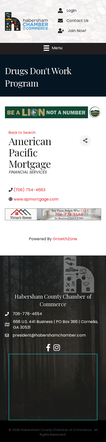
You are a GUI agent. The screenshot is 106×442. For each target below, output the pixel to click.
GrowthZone (65, 239)
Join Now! (77, 31)
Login (71, 10)
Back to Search (22, 132)
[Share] (85, 140)
